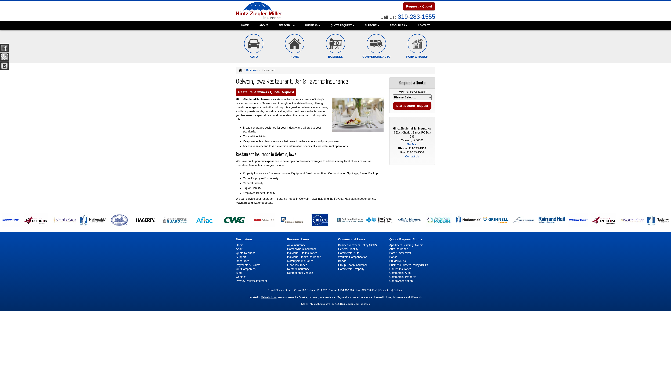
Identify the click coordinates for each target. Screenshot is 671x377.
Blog (239, 272)
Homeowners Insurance (302, 248)
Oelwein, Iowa (269, 297)
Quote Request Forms (405, 239)
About (263, 25)
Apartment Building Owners (406, 245)
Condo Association (401, 280)
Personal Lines (298, 239)
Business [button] (311, 25)
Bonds (342, 261)
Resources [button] (398, 25)
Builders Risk (397, 261)
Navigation (244, 239)
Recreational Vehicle (300, 272)
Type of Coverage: (412, 92)
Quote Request (245, 253)
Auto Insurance (296, 245)
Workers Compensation (352, 257)
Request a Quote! (419, 6)
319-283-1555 (416, 16)
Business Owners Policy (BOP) (357, 245)
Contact (424, 25)
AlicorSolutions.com (320, 304)
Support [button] (371, 25)
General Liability (348, 248)
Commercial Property (351, 269)
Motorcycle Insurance (300, 261)
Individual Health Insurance (304, 257)
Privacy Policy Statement (251, 280)
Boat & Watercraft (400, 253)
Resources (242, 261)
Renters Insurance (298, 269)
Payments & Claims (248, 265)
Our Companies (245, 269)
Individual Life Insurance (302, 253)
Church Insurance (400, 269)
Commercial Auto (348, 253)
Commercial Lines (351, 239)
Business (252, 70)
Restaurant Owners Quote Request (266, 92)
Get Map (412, 144)
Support (241, 257)
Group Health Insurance (353, 265)
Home (245, 25)
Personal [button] (286, 25)
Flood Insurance (297, 265)
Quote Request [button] (341, 25)
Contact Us (412, 156)
